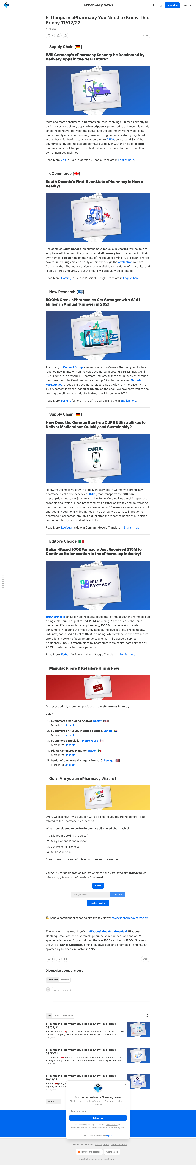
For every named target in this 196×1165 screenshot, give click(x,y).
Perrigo (109, 760)
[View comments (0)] (59, 35)
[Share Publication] (161, 5)
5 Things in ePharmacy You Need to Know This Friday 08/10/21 (81, 1051)
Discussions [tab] (67, 1015)
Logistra (66, 527)
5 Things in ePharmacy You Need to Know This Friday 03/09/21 (81, 1025)
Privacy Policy (119, 1127)
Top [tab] (49, 1015)
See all (51, 1101)
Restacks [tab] (65, 979)
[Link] (41, 57)
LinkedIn (70, 725)
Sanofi (107, 730)
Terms (106, 1144)
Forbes (65, 654)
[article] (98, 1032)
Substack (83, 1159)
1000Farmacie (55, 616)
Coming (66, 278)
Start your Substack (90, 1151)
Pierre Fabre (90, 740)
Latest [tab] (57, 1015)
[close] (125, 1084)
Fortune (66, 400)
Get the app (112, 1151)
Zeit (63, 160)
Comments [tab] (52, 979)
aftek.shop (125, 262)
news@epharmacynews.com (130, 918)
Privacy (98, 1144)
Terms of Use (111, 1124)
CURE (92, 494)
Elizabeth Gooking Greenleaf (108, 931)
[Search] (154, 5)
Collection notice (119, 1144)
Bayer (92, 750)
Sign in (187, 5)
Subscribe (172, 5)
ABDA (110, 139)
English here (126, 160)
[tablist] (58, 980)
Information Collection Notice (97, 1127)
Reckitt (97, 721)
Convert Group (73, 367)
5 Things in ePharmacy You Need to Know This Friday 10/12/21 (81, 1077)
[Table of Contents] (3, 582)
